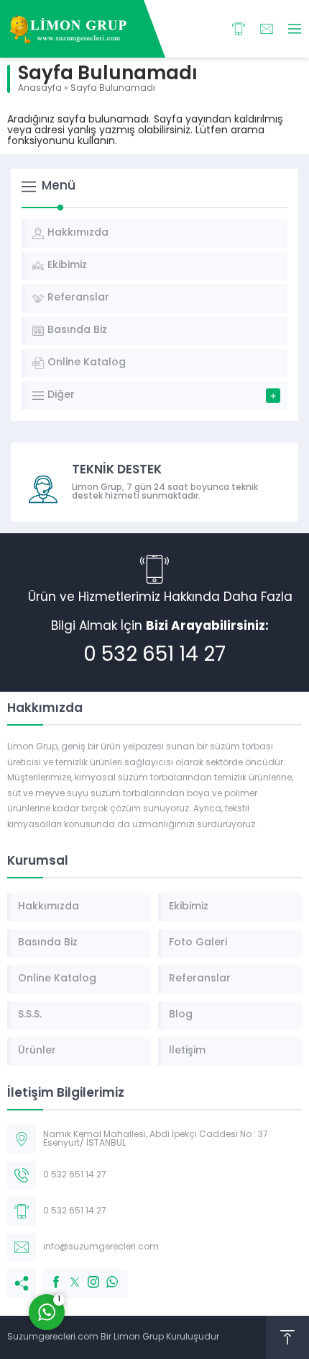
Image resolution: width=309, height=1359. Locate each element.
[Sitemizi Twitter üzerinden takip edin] (67, 1274)
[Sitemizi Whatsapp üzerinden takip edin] (105, 1274)
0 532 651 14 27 (154, 656)
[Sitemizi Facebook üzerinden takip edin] (49, 1274)
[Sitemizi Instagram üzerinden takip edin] (86, 1274)
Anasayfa (40, 88)
